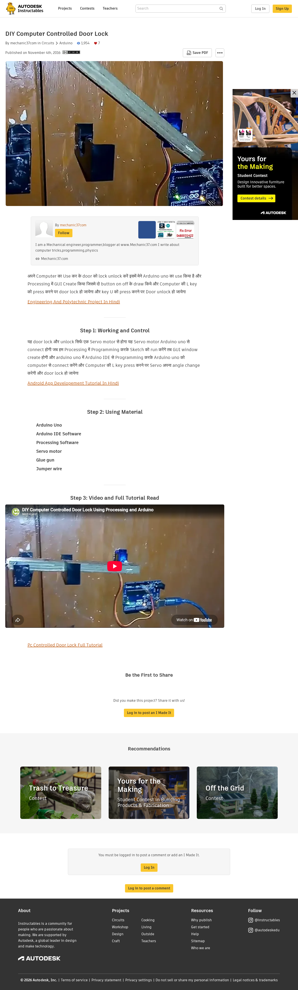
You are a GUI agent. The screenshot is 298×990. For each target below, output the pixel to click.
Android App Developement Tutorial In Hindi (73, 383)
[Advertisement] (265, 154)
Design (117, 934)
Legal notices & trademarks (255, 980)
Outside (147, 934)
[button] (220, 52)
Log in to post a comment (149, 888)
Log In (260, 8)
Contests (87, 8)
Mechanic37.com (54, 258)
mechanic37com (23, 43)
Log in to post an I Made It (149, 712)
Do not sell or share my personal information (192, 980)
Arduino (65, 43)
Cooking (148, 920)
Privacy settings (138, 980)
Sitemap (198, 941)
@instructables (267, 920)
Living (146, 927)
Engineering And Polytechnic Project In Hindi (73, 302)
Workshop (120, 927)
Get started (200, 927)
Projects (65, 8)
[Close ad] (294, 93)
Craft (116, 941)
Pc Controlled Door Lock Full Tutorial (65, 645)
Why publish (201, 920)
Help (195, 934)
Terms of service (74, 980)
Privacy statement (106, 980)
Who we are (200, 948)
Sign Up (282, 8)
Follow (63, 232)
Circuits (48, 43)
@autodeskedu (267, 930)
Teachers (110, 8)
